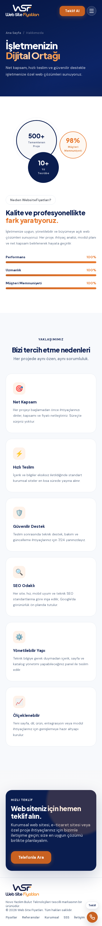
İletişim (79, 917)
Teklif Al (72, 11)
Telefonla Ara (31, 857)
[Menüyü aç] (91, 11)
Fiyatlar (11, 917)
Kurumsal (52, 917)
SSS (66, 917)
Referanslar (31, 917)
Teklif (92, 904)
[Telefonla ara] (92, 917)
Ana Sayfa (13, 33)
